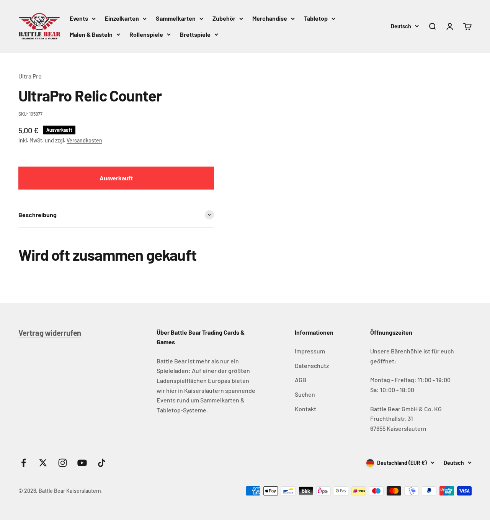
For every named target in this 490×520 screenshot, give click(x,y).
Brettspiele (195, 34)
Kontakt (305, 408)
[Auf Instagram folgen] (62, 463)
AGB (300, 379)
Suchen (305, 394)
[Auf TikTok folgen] (101, 463)
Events (79, 18)
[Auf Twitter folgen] (43, 463)
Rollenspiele (146, 34)
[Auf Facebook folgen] (23, 463)
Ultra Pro (30, 76)
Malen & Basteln (91, 34)
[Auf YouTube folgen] (82, 463)
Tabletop (316, 18)
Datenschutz (312, 365)
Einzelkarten (122, 18)
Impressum (310, 351)
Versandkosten (84, 140)
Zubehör (223, 18)
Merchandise (269, 18)
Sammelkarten (176, 18)
